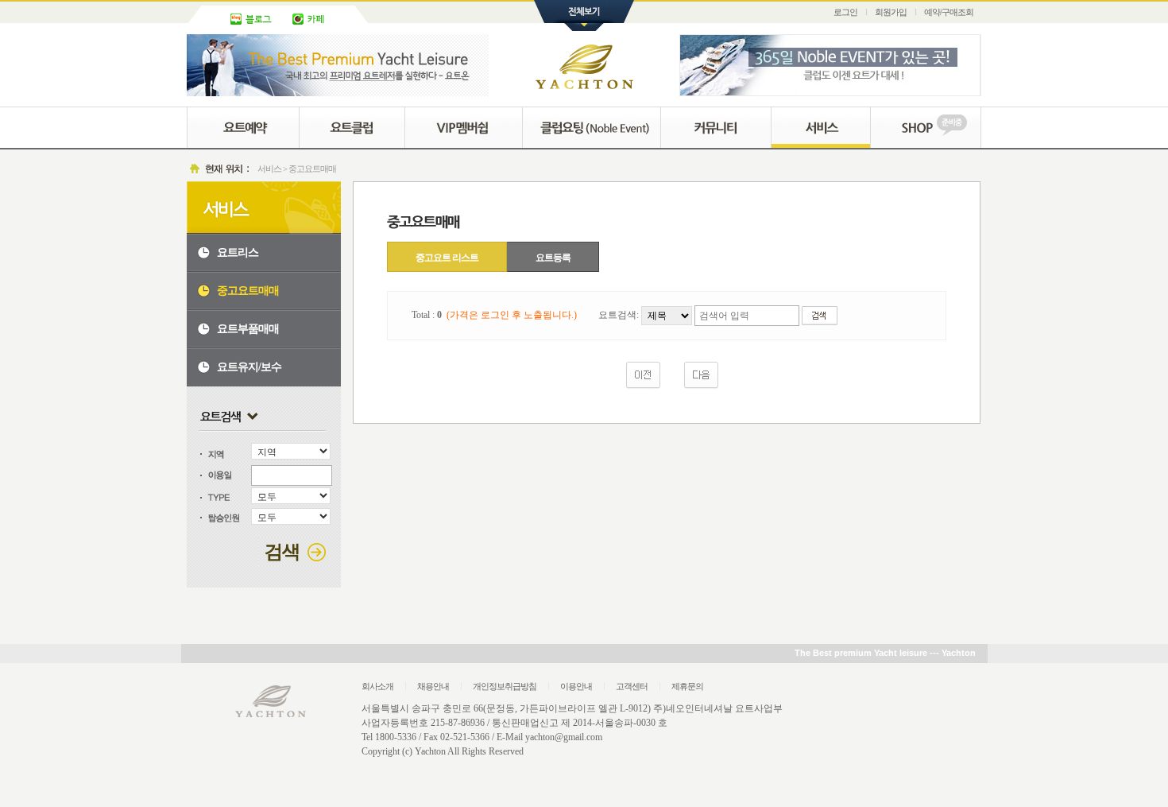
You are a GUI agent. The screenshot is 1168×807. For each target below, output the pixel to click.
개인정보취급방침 (504, 686)
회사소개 (377, 686)
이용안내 (576, 686)
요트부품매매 (248, 329)
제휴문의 (687, 686)
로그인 (845, 12)
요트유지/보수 (249, 367)
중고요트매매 (248, 291)
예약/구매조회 (948, 12)
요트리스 (237, 252)
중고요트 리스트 (447, 257)
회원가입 (891, 12)
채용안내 (433, 686)
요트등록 (553, 257)
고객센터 (632, 686)
